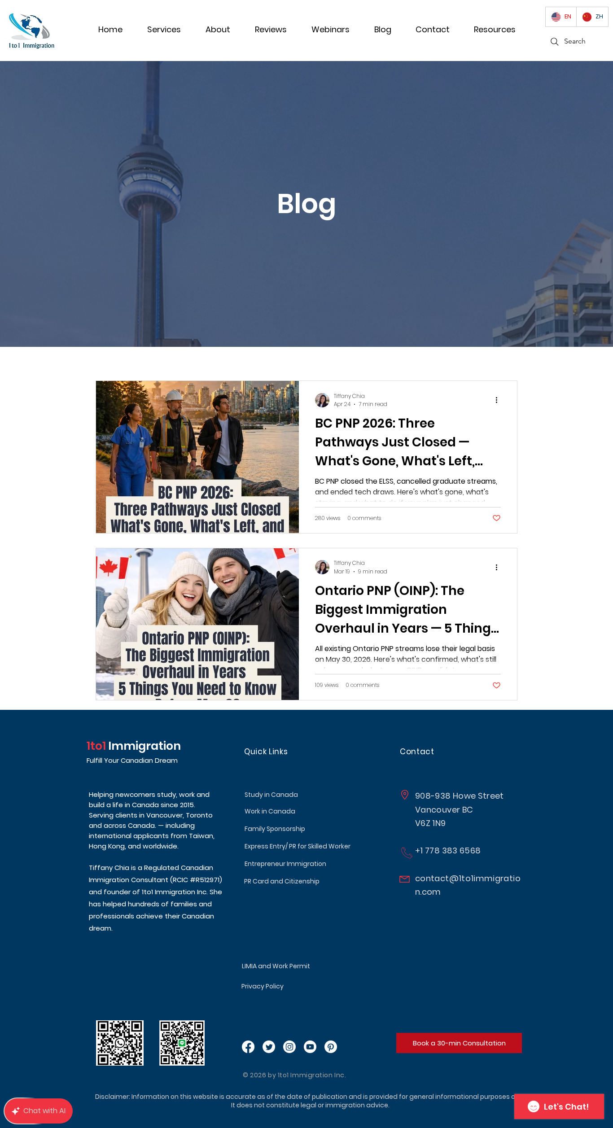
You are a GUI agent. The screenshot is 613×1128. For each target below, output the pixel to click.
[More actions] (499, 400)
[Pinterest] (330, 1047)
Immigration (143, 746)
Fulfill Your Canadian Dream (132, 760)
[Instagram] (289, 1047)
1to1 (96, 746)
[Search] (554, 41)
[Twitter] (269, 1047)
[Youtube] (310, 1047)
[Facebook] (248, 1047)
